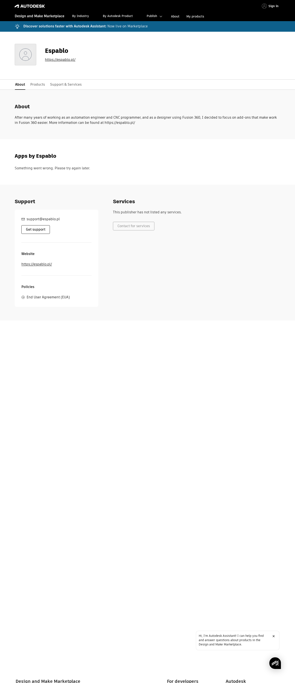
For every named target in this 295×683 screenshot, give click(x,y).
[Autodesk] (30, 6)
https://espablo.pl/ (60, 60)
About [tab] (20, 84)
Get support (35, 229)
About (175, 16)
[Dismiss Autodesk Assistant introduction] (273, 636)
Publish (152, 16)
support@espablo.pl (43, 219)
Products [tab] (37, 84)
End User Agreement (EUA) (48, 297)
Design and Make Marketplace (39, 16)
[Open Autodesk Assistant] (275, 663)
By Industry (80, 16)
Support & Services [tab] (66, 84)
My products (195, 16)
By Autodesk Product (118, 16)
